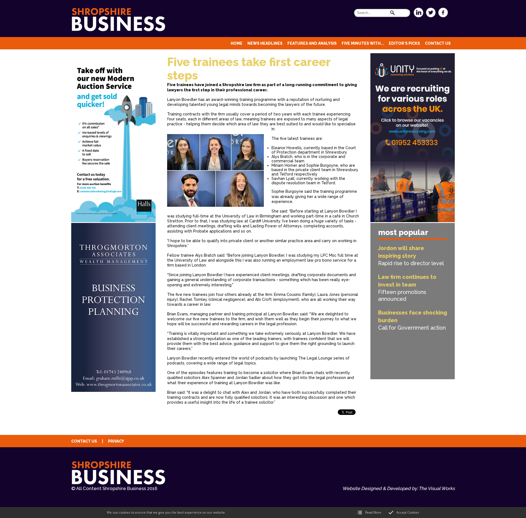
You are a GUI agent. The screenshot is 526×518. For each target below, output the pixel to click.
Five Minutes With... (363, 43)
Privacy (116, 441)
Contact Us (438, 43)
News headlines (264, 43)
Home (236, 43)
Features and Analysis (312, 43)
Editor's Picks (404, 43)
